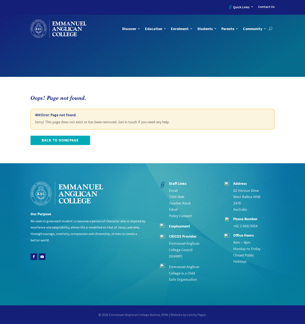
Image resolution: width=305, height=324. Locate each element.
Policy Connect (180, 215)
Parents (227, 28)
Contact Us (266, 7)
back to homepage (60, 140)
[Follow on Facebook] (33, 256)
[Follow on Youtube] (42, 256)
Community (252, 28)
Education (153, 28)
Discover (129, 28)
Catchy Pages (196, 315)
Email (173, 190)
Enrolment (180, 28)
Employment (179, 226)
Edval (173, 209)
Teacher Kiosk (180, 203)
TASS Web (176, 196)
